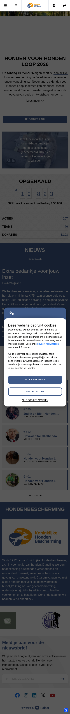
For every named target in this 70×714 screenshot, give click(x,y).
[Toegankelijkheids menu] (66, 710)
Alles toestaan (35, 379)
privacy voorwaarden (48, 343)
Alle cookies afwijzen (35, 400)
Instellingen (35, 391)
